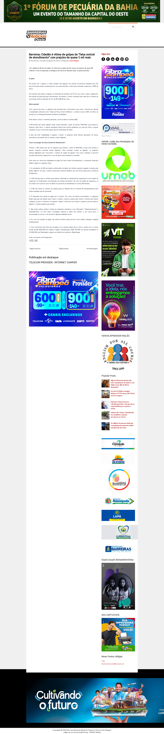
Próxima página (92, 249)
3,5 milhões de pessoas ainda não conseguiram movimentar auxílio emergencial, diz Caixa (122, 425)
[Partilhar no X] (34, 240)
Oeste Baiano (74, 61)
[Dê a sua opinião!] (32, 240)
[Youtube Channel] (112, 59)
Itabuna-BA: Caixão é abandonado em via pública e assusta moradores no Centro (122, 415)
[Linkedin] (127, 59)
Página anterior (35, 249)
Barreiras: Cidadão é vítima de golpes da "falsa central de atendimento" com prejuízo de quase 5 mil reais (62, 56)
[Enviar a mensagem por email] (30, 240)
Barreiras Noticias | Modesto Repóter (81, 730)
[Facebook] (103, 59)
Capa (103, 661)
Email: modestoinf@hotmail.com (113, 664)
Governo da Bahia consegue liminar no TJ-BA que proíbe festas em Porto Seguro (123, 393)
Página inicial (63, 249)
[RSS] (117, 59)
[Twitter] (108, 59)
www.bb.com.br (66, 214)
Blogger (108, 730)
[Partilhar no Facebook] (36, 240)
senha (82, 219)
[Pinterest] (122, 59)
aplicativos (38, 153)
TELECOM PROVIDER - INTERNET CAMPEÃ (53, 262)
